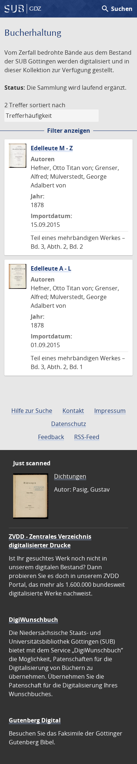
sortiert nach (47, 105)
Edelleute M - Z (52, 148)
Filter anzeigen (68, 131)
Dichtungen (70, 476)
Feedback (51, 437)
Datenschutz (68, 424)
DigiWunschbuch (33, 620)
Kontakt (73, 411)
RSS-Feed (86, 437)
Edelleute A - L (51, 268)
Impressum (110, 411)
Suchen (117, 8)
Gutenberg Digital (35, 720)
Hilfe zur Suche (31, 411)
